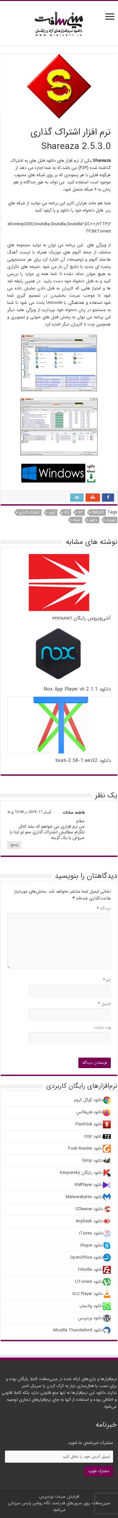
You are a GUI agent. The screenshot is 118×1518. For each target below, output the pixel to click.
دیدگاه (104, 908)
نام (107, 980)
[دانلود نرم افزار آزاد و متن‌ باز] (59, 23)
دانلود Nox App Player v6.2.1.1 (77, 689)
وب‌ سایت (102, 1027)
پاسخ (14, 845)
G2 (66, 512)
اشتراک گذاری (29, 512)
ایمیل (104, 1003)
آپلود (52, 512)
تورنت (110, 520)
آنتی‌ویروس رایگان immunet (81, 618)
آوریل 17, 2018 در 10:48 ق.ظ (29, 812)
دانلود (93, 520)
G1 (80, 512)
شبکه (76, 520)
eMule (98, 512)
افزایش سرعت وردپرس (59, 1496)
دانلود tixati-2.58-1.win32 (83, 761)
